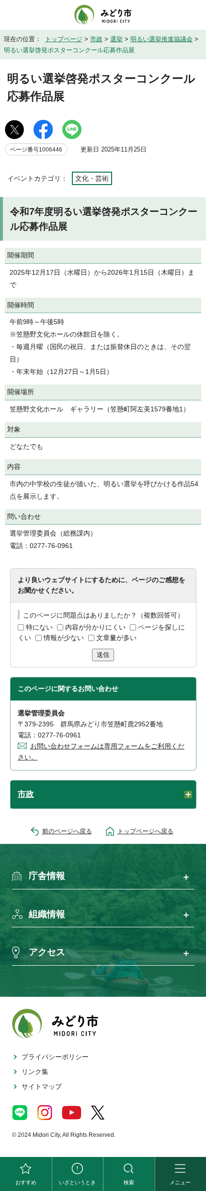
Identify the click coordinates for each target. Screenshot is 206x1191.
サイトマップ (42, 1086)
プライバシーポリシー (55, 1057)
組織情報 (47, 914)
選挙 (116, 39)
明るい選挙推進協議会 (161, 39)
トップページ (63, 39)
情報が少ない (64, 638)
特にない (39, 627)
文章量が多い (116, 638)
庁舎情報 (47, 876)
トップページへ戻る (145, 831)
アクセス (47, 952)
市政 (96, 39)
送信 (103, 654)
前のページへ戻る (67, 831)
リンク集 (35, 1071)
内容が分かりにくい (95, 627)
